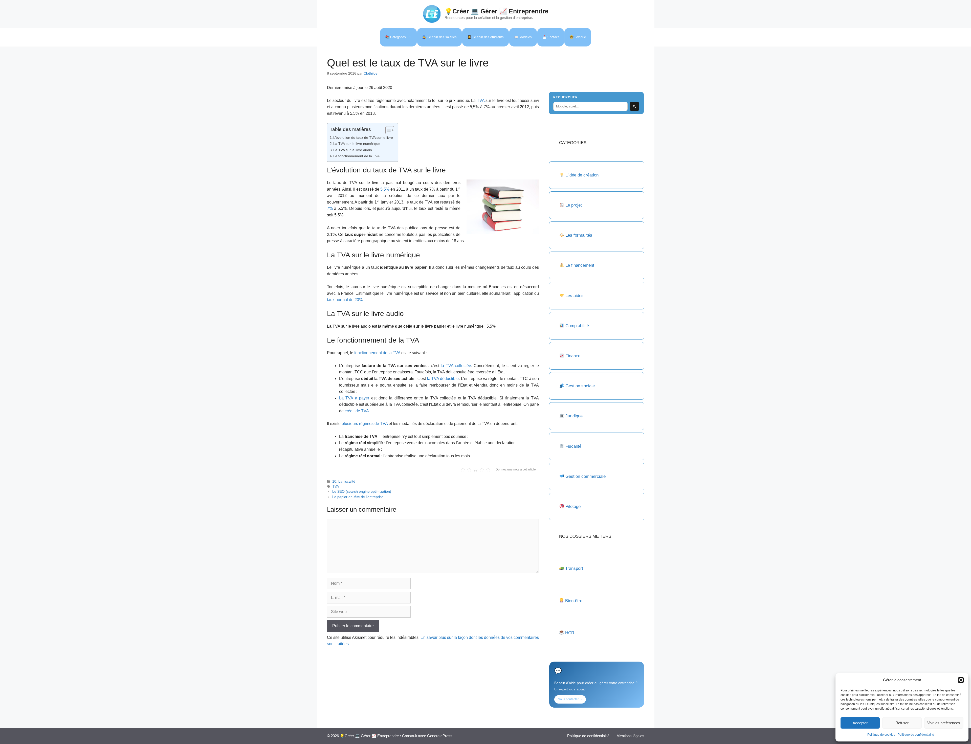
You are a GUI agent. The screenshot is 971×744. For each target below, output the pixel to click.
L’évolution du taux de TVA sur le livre (363, 138)
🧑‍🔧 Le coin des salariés (439, 37)
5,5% (384, 189)
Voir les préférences (943, 723)
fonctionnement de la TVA (377, 353)
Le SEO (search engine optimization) (361, 491)
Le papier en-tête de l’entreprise (358, 497)
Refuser (902, 723)
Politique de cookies (881, 734)
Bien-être (573, 600)
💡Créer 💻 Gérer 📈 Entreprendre (496, 11)
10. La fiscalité (343, 481)
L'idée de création (581, 175)
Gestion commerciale (585, 476)
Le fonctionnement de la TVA (356, 156)
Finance (572, 355)
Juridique (574, 416)
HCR (569, 632)
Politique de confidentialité (916, 734)
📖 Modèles (523, 37)
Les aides (574, 295)
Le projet (573, 205)
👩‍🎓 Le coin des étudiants (485, 37)
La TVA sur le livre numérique (356, 144)
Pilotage (573, 506)
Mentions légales (630, 736)
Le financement (579, 265)
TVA (480, 100)
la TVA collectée (456, 366)
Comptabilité (577, 325)
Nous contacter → (570, 699)
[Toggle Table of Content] (387, 130)
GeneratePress (439, 736)
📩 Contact (550, 37)
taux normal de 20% (345, 300)
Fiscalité (573, 446)
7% (330, 208)
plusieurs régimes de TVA (365, 423)
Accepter (860, 723)
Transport (574, 568)
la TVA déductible (443, 378)
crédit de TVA (357, 411)
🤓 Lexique (577, 37)
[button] (960, 680)
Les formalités (578, 235)
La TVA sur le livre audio (352, 150)
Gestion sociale (580, 386)
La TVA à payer (354, 398)
